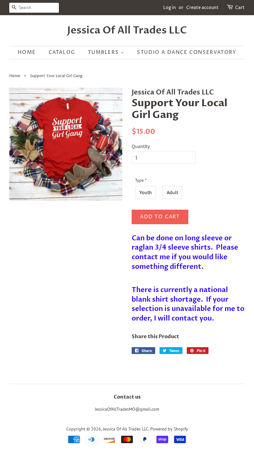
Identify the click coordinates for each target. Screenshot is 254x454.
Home (27, 52)
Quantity (141, 146)
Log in (169, 8)
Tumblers (104, 52)
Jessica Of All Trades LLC (127, 30)
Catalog (62, 52)
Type (141, 180)
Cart (240, 8)
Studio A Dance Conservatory (186, 52)
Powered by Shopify (169, 429)
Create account (202, 8)
